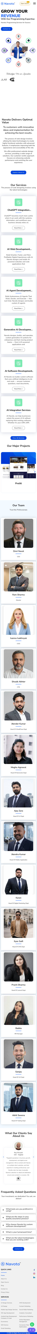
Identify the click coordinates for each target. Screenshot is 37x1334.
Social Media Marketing (26, 1309)
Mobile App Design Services (9, 1309)
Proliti (18, 483)
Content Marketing (24, 1306)
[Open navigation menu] (34, 3)
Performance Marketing (26, 1316)
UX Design (4, 1306)
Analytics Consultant (25, 1313)
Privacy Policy (5, 1292)
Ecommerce (4, 1321)
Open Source (5, 1282)
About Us (4, 1279)
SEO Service (4, 1325)
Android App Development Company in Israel (9, 1317)
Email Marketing (5, 1328)
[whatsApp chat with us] (32, 1324)
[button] (35, 472)
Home (3, 1275)
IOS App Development (7, 1313)
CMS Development (24, 1303)
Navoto (28, 1333)
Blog (2, 1285)
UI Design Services (6, 1303)
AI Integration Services (19, 410)
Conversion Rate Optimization (24, 1326)
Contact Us (4, 1289)
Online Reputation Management (24, 1320)
